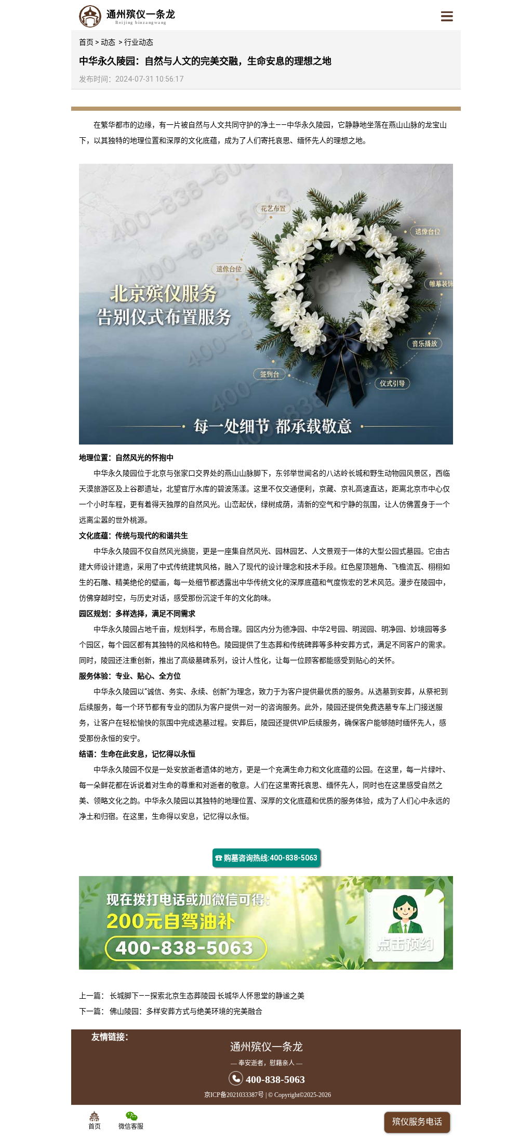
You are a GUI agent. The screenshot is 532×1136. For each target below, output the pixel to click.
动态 (108, 42)
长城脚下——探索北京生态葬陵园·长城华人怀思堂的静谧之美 (207, 995)
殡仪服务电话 (417, 1122)
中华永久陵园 (308, 125)
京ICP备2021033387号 (234, 1095)
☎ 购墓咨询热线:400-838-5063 (266, 858)
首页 (86, 42)
